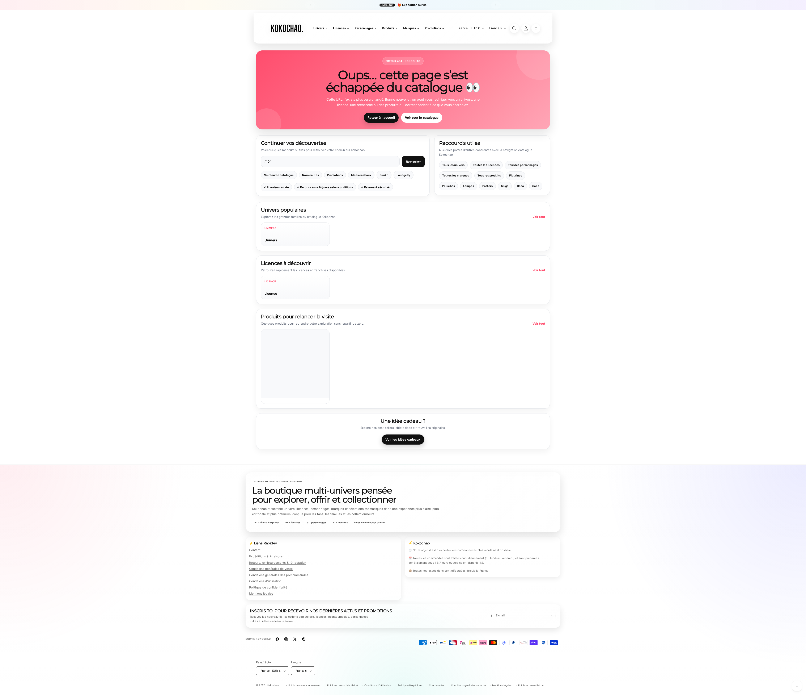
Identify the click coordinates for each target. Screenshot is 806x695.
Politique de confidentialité (268, 587)
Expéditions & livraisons (266, 556)
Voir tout (539, 217)
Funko (384, 175)
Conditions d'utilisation (265, 581)
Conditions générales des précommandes (278, 575)
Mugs (505, 186)
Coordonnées (436, 685)
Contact (254, 550)
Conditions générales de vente (271, 568)
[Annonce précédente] (310, 5)
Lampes (468, 186)
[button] (535, 28)
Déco (520, 186)
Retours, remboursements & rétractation (277, 562)
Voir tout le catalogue (421, 118)
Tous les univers (453, 165)
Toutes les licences (486, 165)
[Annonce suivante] (496, 5)
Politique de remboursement (304, 685)
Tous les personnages (523, 165)
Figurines (515, 175)
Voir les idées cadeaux (402, 439)
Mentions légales (261, 593)
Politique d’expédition (410, 685)
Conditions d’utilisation (377, 685)
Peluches (448, 186)
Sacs (535, 186)
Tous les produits (489, 175)
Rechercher (413, 161)
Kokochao (273, 685)
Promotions (335, 175)
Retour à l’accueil (381, 118)
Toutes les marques (455, 175)
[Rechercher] (514, 28)
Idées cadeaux (361, 175)
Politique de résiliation (531, 685)
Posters (487, 186)
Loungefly (403, 175)
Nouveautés (310, 175)
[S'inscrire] (550, 616)
